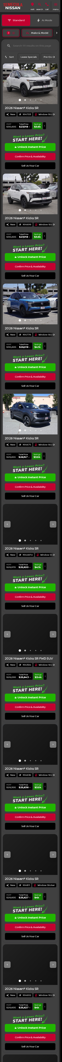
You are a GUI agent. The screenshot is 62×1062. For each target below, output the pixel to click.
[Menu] (55, 4)
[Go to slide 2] (25, 100)
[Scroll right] (56, 33)
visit (32, 9)
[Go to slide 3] (30, 100)
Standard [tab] (19, 20)
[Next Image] (53, 83)
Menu (56, 9)
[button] (32, 6)
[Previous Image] (7, 83)
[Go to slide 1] (20, 100)
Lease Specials (29, 57)
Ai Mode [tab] (47, 20)
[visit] (32, 4)
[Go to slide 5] (41, 100)
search (39, 9)
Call (47, 9)
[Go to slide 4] (36, 100)
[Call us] (47, 4)
